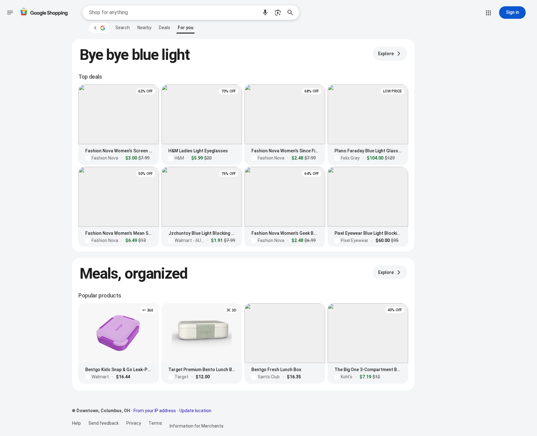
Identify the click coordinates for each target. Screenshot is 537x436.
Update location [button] (195, 410)
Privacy (133, 423)
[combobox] (173, 12)
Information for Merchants (197, 425)
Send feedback (103, 423)
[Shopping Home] (44, 13)
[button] (265, 12)
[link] (122, 27)
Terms (155, 423)
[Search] (292, 12)
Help (76, 423)
